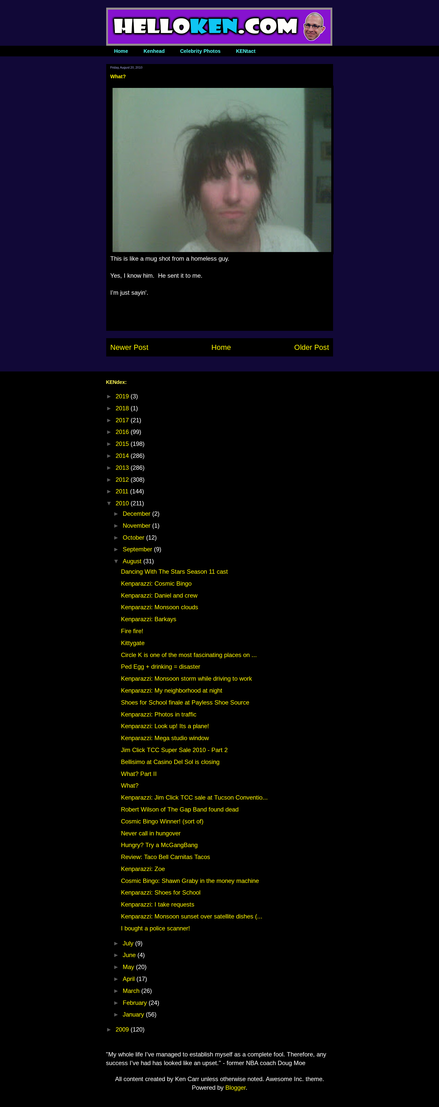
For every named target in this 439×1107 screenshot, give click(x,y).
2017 (123, 420)
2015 (123, 443)
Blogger (235, 1087)
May (129, 966)
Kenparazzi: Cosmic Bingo (156, 583)
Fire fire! (132, 631)
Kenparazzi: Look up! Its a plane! (165, 726)
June (130, 955)
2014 (123, 455)
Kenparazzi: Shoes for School (160, 892)
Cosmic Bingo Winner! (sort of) (162, 821)
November (137, 525)
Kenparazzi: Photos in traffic (158, 714)
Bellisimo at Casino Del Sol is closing (170, 761)
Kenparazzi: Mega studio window (165, 738)
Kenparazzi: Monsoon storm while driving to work (186, 678)
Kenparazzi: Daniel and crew (159, 595)
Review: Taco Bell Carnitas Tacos (165, 856)
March (132, 990)
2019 (123, 396)
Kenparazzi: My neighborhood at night (171, 690)
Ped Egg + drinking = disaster (160, 666)
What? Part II (139, 773)
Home (121, 51)
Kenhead (154, 51)
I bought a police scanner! (155, 928)
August (133, 561)
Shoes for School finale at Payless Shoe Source (185, 702)
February (136, 1002)
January (134, 1014)
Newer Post (129, 347)
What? (129, 785)
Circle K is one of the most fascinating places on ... (189, 654)
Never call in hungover (151, 833)
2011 (123, 491)
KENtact (246, 51)
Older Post (311, 347)
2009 (123, 1029)
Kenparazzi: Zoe (143, 868)
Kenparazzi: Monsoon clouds (159, 607)
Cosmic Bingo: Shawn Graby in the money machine (190, 880)
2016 (123, 431)
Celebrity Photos (200, 51)
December (137, 513)
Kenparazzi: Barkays (148, 619)
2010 (123, 503)
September (138, 549)
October (134, 537)
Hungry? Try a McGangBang (159, 844)
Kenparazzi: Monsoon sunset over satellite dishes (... (191, 916)
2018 (123, 408)
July (129, 943)
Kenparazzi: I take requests (157, 904)
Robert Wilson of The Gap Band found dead (180, 809)
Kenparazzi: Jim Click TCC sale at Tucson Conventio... (194, 797)
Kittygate (133, 643)
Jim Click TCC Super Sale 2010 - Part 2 (174, 749)
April (129, 978)
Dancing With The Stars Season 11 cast (174, 571)
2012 (123, 479)
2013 (123, 467)
